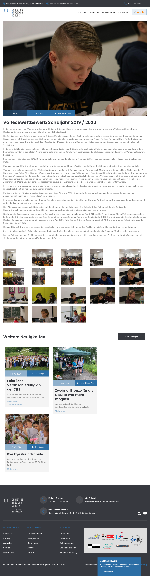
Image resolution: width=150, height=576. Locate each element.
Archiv (30, 548)
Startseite (82, 12)
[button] (95, 13)
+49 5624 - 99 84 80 (58, 502)
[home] (13, 13)
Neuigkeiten (33, 538)
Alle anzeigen (131, 337)
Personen (64, 533)
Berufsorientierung (68, 552)
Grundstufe (65, 538)
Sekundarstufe (67, 543)
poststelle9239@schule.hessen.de (64, 3)
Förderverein (9, 552)
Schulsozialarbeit (68, 548)
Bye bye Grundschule (25, 454)
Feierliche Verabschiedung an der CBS (24, 385)
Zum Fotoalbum (15, 404)
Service (6, 548)
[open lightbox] (9, 257)
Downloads (32, 543)
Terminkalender (34, 533)
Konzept (7, 538)
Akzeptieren (107, 572)
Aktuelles (7, 543)
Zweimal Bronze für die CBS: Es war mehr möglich (74, 394)
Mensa (30, 552)
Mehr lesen (12, 401)
